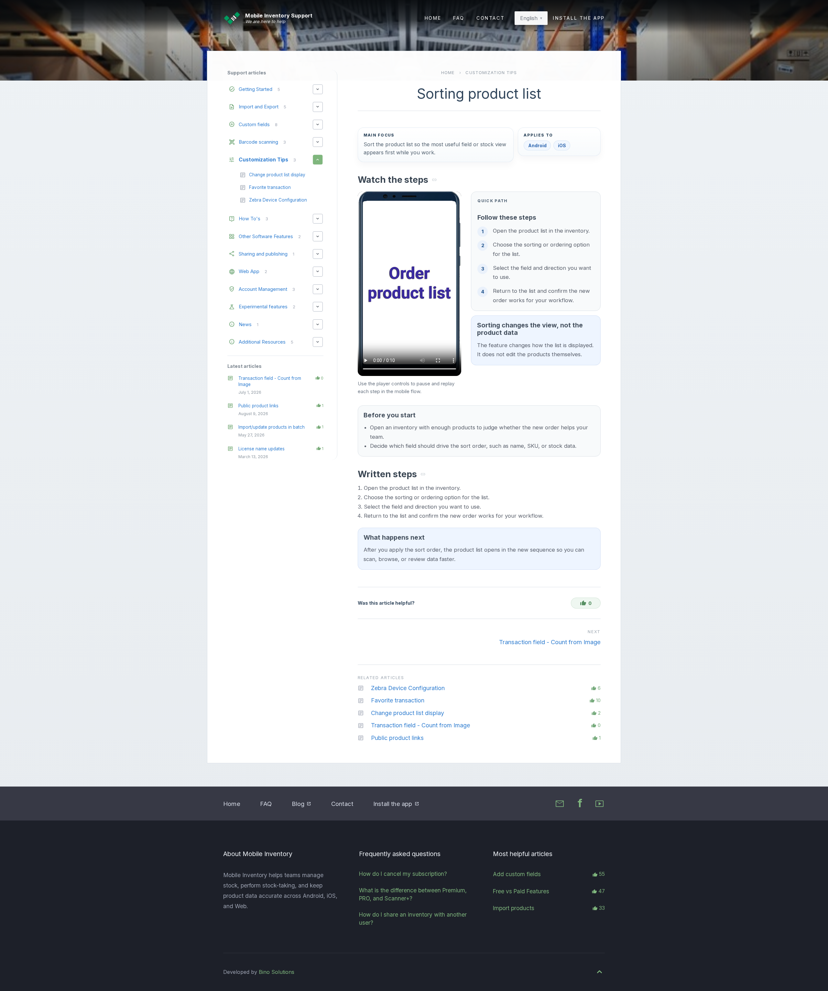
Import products (513, 908)
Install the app (579, 18)
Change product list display (407, 713)
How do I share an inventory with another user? (413, 918)
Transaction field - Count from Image (550, 641)
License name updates (261, 448)
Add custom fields (517, 874)
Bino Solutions (276, 972)
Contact (490, 18)
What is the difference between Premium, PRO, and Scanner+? (413, 894)
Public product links (258, 405)
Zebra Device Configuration (408, 688)
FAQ (458, 18)
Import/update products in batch (271, 427)
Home (433, 18)
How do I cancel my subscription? (403, 873)
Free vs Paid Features (521, 891)
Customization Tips (491, 72)
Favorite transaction (397, 700)
